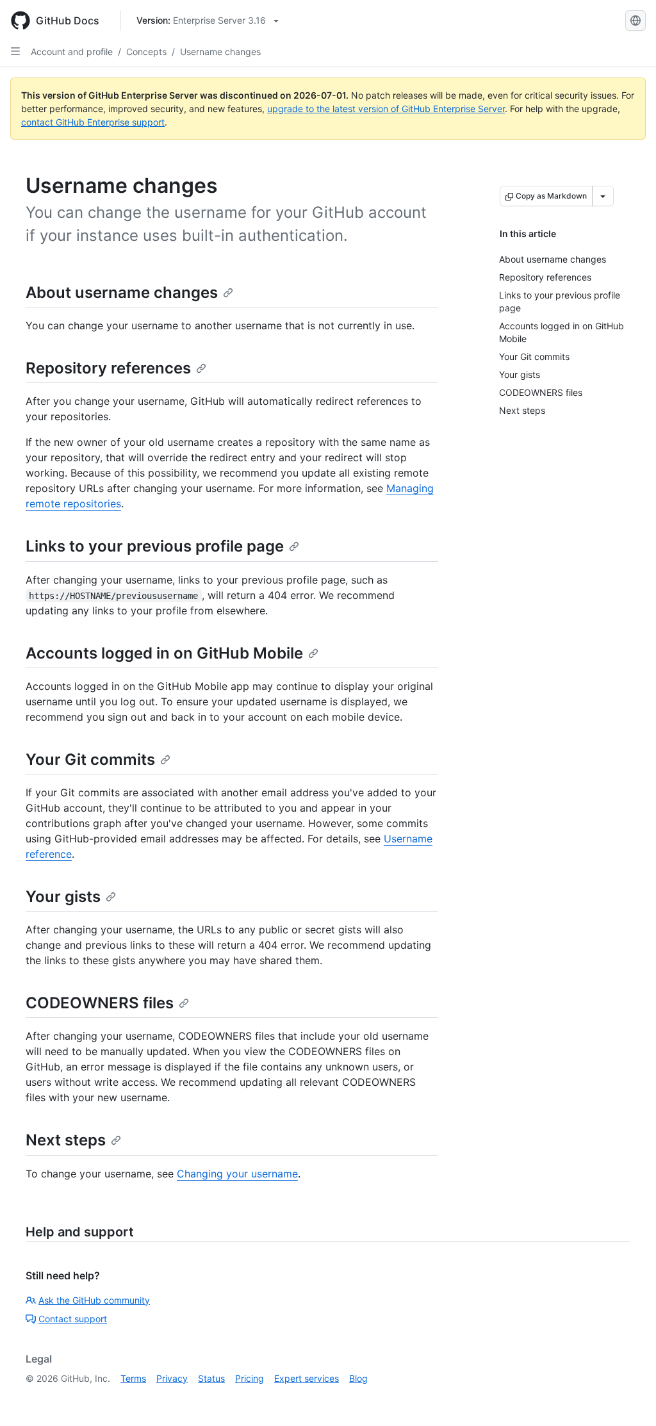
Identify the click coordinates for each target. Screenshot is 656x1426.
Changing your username (237, 1173)
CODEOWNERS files (100, 1003)
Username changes (220, 51)
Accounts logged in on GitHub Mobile (164, 653)
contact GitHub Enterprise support (93, 122)
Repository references (108, 368)
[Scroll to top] (628, 1398)
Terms (133, 1378)
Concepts (146, 51)
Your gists (63, 896)
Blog (358, 1378)
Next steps (66, 1140)
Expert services (306, 1378)
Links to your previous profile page (155, 546)
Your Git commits (90, 759)
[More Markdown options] (603, 196)
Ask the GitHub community (94, 1300)
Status (211, 1378)
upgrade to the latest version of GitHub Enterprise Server (386, 108)
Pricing (249, 1378)
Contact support (72, 1318)
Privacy (172, 1378)
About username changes (122, 292)
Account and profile (72, 51)
